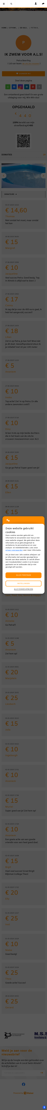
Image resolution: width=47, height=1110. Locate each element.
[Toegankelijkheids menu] (44, 1107)
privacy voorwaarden (14, 550)
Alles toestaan (23, 575)
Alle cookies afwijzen (23, 589)
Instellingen (23, 583)
